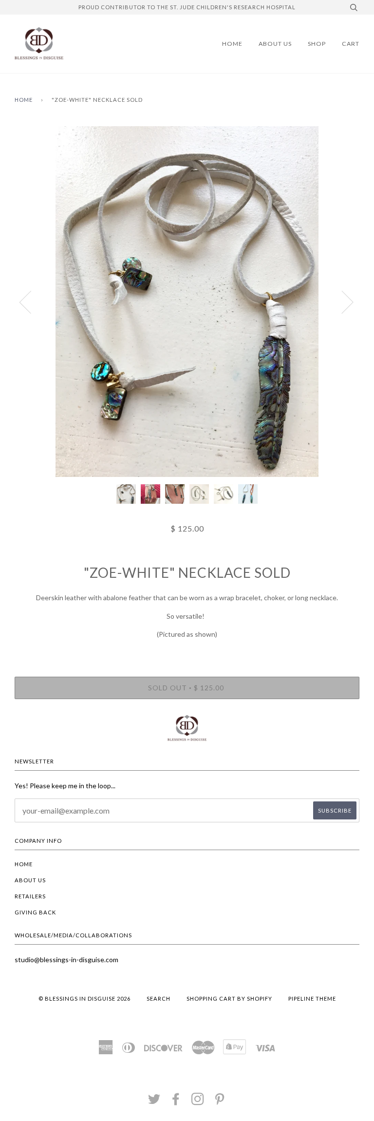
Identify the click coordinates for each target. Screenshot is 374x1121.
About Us (275, 43)
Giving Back (35, 912)
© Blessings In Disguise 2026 (84, 998)
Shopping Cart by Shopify (229, 998)
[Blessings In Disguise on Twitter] (154, 1102)
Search (158, 998)
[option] (187, 301)
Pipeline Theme (312, 998)
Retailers (30, 896)
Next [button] (341, 301)
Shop (317, 43)
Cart (350, 43)
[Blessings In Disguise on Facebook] (176, 1102)
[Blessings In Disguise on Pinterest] (219, 1102)
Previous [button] (31, 301)
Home (232, 43)
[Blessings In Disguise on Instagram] (198, 1102)
